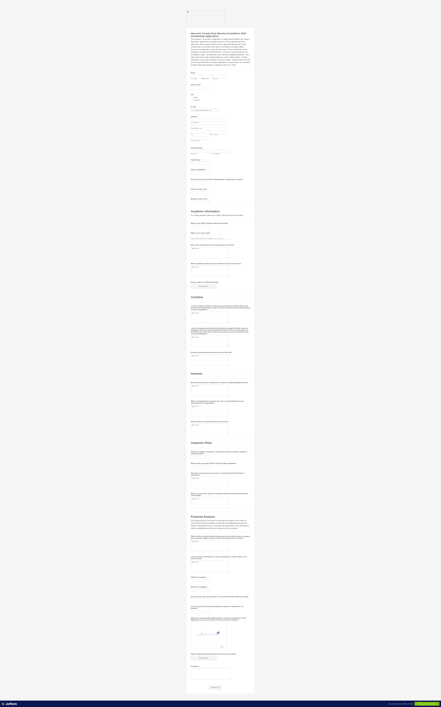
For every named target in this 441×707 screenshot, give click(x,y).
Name (193, 73)
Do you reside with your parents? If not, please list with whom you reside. (220, 597)
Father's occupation (199, 577)
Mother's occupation (199, 587)
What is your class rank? (200, 233)
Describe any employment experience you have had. (211, 352)
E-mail (193, 107)
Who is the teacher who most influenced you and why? (212, 245)
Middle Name (205, 78)
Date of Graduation (198, 170)
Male (196, 97)
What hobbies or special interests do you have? (210, 421)
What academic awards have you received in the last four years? (216, 263)
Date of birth (196, 85)
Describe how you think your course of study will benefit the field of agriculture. (217, 474)
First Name (194, 78)
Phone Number (196, 148)
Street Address (195, 122)
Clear (221, 647)
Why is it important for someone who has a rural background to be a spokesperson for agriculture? (217, 402)
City (192, 134)
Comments (195, 666)
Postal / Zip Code (195, 140)
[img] (208, 633)
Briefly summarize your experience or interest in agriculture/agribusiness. (219, 382)
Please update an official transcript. (205, 282)
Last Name (215, 78)
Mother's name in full (199, 199)
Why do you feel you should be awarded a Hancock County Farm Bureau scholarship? (219, 494)
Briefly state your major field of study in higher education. (213, 463)
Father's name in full (199, 189)
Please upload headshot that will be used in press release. (214, 654)
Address (194, 116)
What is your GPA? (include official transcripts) (209, 223)
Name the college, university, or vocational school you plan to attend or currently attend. (219, 452)
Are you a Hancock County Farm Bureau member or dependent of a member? (217, 607)
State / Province (213, 134)
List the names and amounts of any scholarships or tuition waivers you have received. (219, 557)
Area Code (194, 153)
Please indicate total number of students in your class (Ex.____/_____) (210, 238)
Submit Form (215, 687)
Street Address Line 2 (197, 128)
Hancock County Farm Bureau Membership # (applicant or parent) (216, 179)
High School (196, 160)
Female (197, 100)
